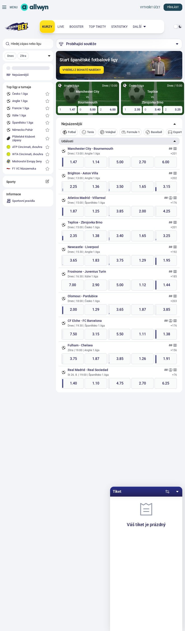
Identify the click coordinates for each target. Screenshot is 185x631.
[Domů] (35, 7)
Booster (76, 26)
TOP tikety (97, 26)
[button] (28, 56)
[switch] (177, 26)
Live (61, 26)
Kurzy (47, 26)
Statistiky (119, 26)
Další (137, 26)
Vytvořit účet (150, 7)
